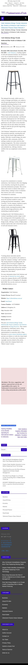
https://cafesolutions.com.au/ (14, 298)
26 (6, 546)
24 (3, 546)
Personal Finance (7, 509)
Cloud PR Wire (7, 500)
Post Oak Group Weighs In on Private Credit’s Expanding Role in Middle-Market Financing (14, 477)
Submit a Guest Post (7, 5)
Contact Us (16, 3)
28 (9, 546)
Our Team (22, 3)
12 (6, 542)
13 (8, 542)
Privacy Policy (19, 4)
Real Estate (6, 513)
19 (6, 544)
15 (11, 542)
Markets (5, 506)
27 (8, 546)
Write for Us (15, 5)
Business (5, 496)
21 (9, 544)
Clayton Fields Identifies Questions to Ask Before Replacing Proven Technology (13, 569)
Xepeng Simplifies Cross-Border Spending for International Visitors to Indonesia (7, 433)
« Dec (3, 550)
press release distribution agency (18, 334)
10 (3, 542)
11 (5, 542)
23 (2, 546)
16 (2, 544)
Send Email (8, 301)
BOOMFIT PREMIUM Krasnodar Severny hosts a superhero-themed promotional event (14, 484)
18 (5, 544)
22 (11, 544)
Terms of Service (10, 4)
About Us (11, 3)
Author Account (22, 5)
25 (5, 546)
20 (8, 544)
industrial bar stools (14, 276)
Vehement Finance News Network (8, 425)
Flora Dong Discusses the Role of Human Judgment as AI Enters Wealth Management (14, 471)
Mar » (7, 550)
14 (9, 542)
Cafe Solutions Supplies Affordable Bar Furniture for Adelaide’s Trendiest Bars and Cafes (21, 433)
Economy (5, 503)
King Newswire (15, 326)
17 (3, 544)
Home (6, 3)
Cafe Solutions (12, 52)
